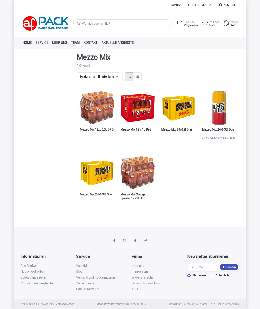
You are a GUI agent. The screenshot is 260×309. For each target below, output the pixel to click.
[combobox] (122, 23)
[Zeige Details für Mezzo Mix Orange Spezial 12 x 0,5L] (138, 173)
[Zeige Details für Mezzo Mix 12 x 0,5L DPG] (97, 108)
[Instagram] (124, 240)
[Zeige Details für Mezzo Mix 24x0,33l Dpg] (219, 108)
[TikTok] (135, 240)
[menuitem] (27, 42)
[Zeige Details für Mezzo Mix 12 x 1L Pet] (138, 108)
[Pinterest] (145, 240)
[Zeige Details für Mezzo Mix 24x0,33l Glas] (97, 173)
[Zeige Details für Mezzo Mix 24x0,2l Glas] (178, 108)
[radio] (129, 76)
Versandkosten (65, 303)
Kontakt (177, 5)
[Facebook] (114, 240)
